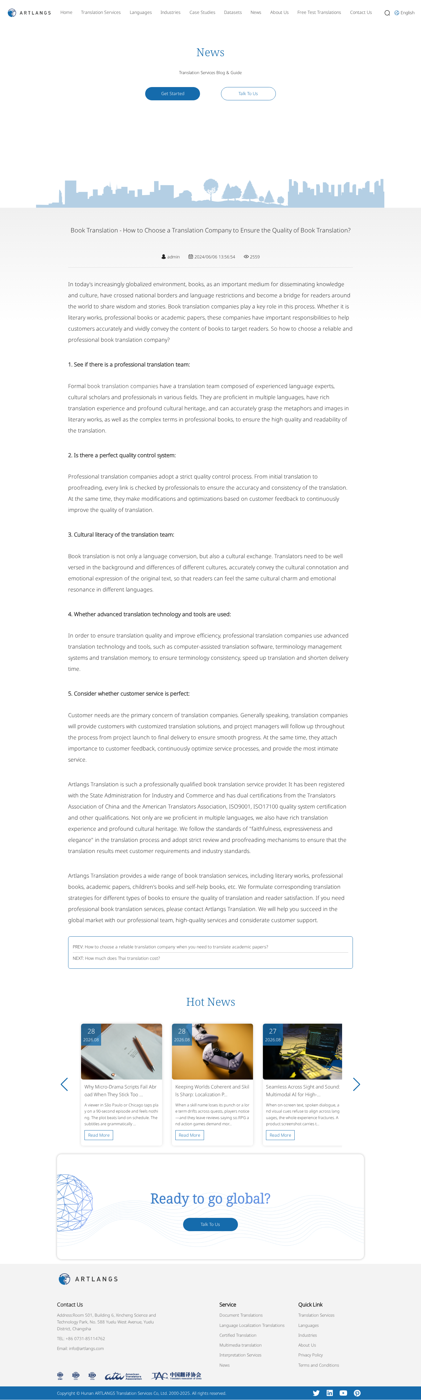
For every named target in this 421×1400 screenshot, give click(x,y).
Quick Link (310, 1304)
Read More (99, 1135)
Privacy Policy (310, 1355)
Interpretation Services (240, 1355)
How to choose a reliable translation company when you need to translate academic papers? (176, 947)
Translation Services (101, 12)
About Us (279, 12)
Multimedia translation (240, 1345)
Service (227, 1304)
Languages (141, 12)
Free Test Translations (319, 12)
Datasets (233, 12)
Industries (171, 12)
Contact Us (361, 12)
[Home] (29, 12)
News (256, 12)
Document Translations (241, 1315)
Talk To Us (248, 93)
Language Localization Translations (251, 1325)
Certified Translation (237, 1335)
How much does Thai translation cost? (122, 958)
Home (66, 12)
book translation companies (122, 386)
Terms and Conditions (318, 1365)
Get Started (172, 93)
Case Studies (202, 12)
